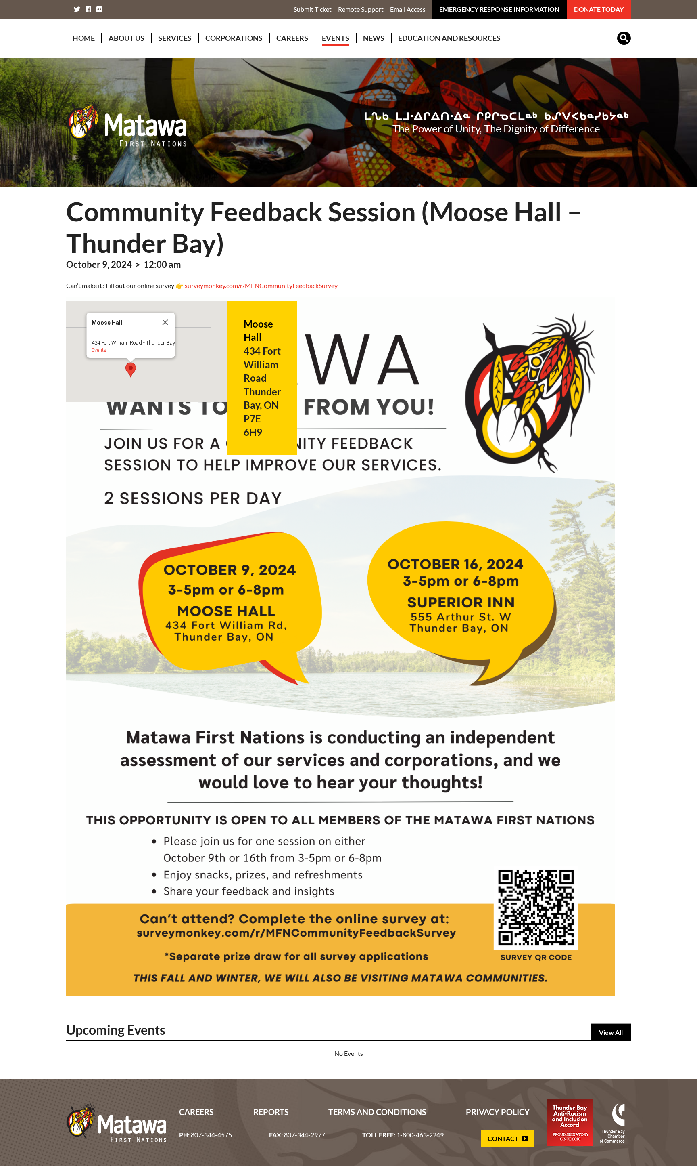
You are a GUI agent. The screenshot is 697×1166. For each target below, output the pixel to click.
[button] (130, 370)
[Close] (165, 322)
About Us (126, 38)
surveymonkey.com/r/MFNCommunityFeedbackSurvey (261, 285)
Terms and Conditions (377, 1112)
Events (335, 38)
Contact (504, 1138)
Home (84, 38)
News (373, 38)
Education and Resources (449, 38)
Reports (271, 1112)
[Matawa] (126, 122)
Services (175, 38)
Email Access (408, 9)
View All (611, 1032)
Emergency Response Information (499, 9)
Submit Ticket (313, 9)
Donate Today (599, 9)
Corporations (234, 38)
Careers (292, 38)
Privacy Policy (498, 1112)
